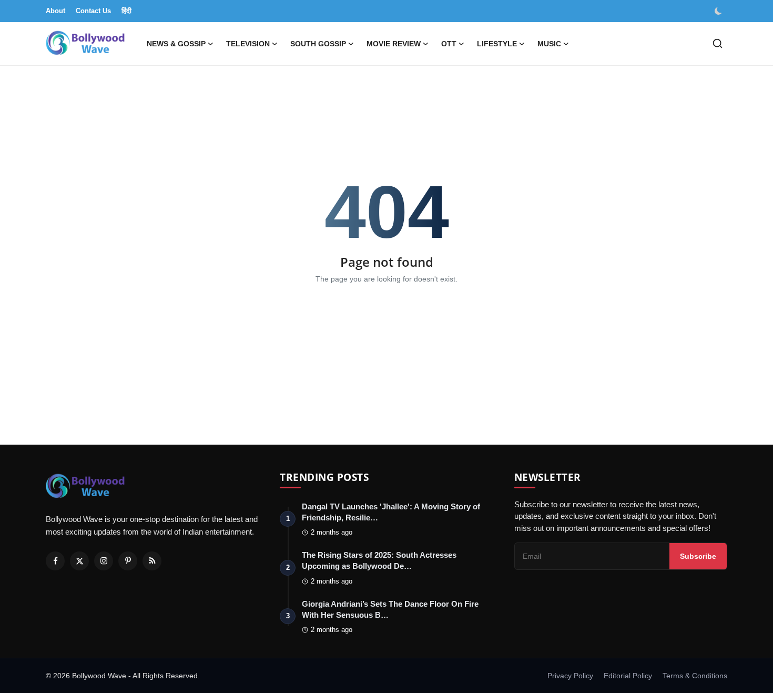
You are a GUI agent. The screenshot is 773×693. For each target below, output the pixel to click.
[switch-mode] (719, 11)
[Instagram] (103, 560)
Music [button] (549, 43)
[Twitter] (79, 560)
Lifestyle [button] (497, 43)
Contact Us (93, 11)
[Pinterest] (127, 560)
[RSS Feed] (152, 560)
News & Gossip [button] (176, 43)
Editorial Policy (628, 675)
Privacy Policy (570, 675)
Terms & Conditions (695, 675)
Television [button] (248, 43)
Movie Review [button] (394, 43)
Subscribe (698, 556)
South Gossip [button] (318, 43)
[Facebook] (55, 560)
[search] (717, 43)
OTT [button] (448, 43)
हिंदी (126, 11)
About (55, 11)
